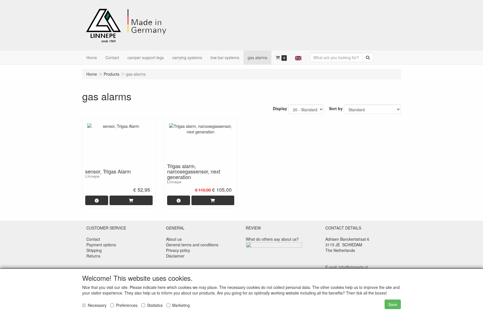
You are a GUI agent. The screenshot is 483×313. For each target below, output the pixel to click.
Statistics (155, 305)
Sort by (336, 108)
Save (392, 304)
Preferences (127, 305)
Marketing (181, 305)
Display (280, 108)
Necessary (97, 305)
